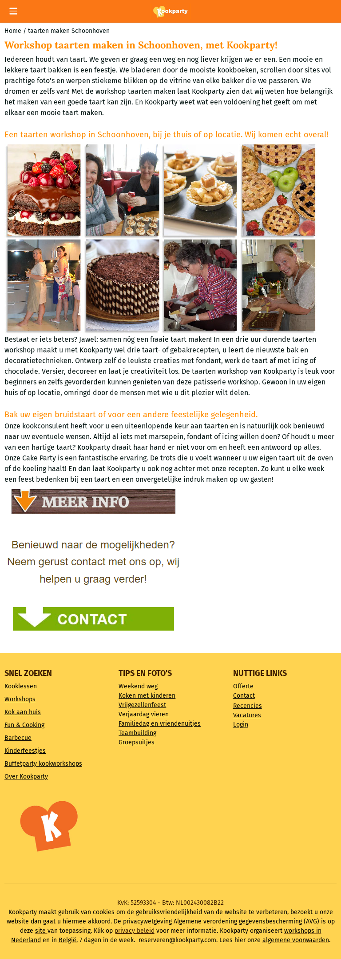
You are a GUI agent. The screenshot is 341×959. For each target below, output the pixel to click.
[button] (13, 11)
